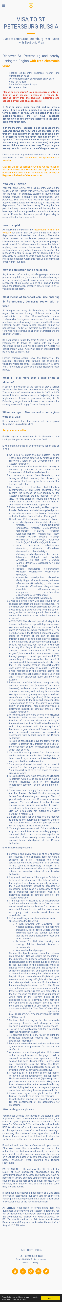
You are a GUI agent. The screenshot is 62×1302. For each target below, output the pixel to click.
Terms (25, 1263)
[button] (3, 6)
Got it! (50, 1298)
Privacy (35, 1263)
